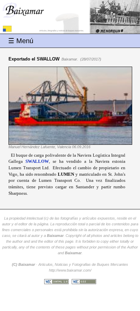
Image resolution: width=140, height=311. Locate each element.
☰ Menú (20, 41)
